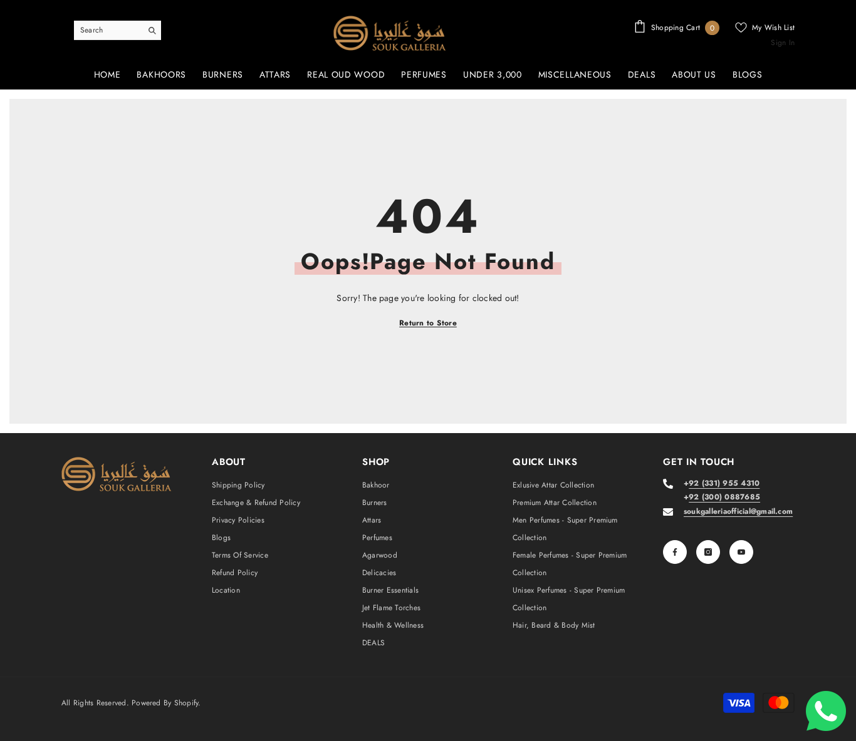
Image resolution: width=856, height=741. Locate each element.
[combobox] (108, 30)
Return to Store (428, 323)
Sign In (783, 42)
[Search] (117, 30)
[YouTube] (741, 552)
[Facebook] (675, 552)
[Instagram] (708, 552)
